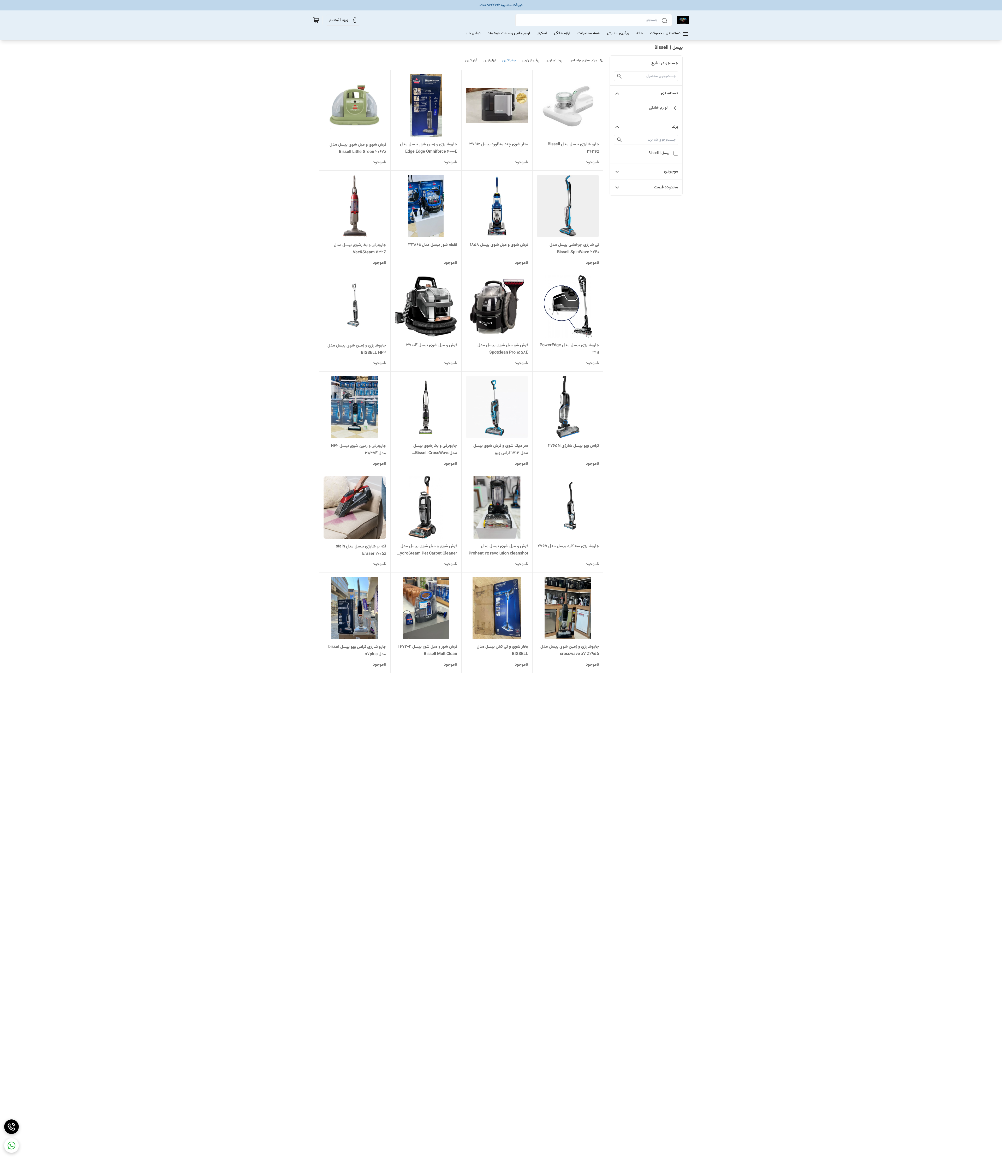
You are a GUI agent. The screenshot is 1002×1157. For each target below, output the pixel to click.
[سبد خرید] (316, 20)
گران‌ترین (471, 60)
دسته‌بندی (669, 93)
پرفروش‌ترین (530, 60)
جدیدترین (509, 60)
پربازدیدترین (554, 60)
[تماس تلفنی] (11, 1126)
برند (675, 127)
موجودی (671, 171)
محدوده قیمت (666, 187)
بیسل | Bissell (658, 153)
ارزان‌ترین (490, 60)
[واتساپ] (11, 1145)
